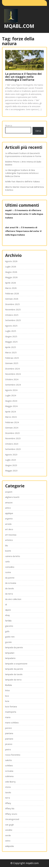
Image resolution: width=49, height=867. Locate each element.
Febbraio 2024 (12, 422)
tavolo (8, 792)
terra (7, 797)
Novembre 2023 (13, 438)
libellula (8, 685)
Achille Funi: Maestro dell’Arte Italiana (22, 181)
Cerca (38, 130)
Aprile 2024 (10, 411)
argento (9, 518)
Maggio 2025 (11, 341)
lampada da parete (14, 647)
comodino (9, 567)
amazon (9, 502)
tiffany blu (9, 808)
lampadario (10, 658)
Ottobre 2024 (11, 379)
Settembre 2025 (13, 320)
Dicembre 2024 (12, 368)
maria (7, 717)
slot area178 (11, 227)
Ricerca (8, 125)
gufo (7, 631)
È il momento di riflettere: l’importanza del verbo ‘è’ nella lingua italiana (24, 214)
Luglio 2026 (10, 266)
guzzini (8, 642)
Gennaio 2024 (11, 427)
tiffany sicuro (11, 813)
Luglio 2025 (10, 331)
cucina (8, 572)
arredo (8, 524)
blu (6, 545)
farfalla (8, 620)
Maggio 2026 (11, 277)
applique (9, 513)
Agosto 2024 (11, 390)
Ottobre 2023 (11, 443)
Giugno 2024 (11, 400)
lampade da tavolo (13, 674)
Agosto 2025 (11, 325)
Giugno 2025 (11, 336)
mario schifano (12, 722)
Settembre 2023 (13, 449)
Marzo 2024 (11, 416)
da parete (9, 577)
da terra (9, 593)
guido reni (9, 636)
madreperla (10, 711)
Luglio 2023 (10, 459)
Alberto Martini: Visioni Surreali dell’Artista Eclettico (24, 188)
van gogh (9, 824)
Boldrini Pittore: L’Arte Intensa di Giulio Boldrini (23, 163)
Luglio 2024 (10, 395)
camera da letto (12, 556)
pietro (8, 749)
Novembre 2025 (13, 309)
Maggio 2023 (11, 470)
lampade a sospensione (16, 663)
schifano (9, 765)
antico (8, 507)
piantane (9, 738)
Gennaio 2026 (11, 298)
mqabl (8, 210)
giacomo (9, 626)
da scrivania (10, 583)
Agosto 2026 (11, 261)
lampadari (9, 652)
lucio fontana (11, 706)
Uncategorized (12, 819)
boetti (8, 550)
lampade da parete (14, 668)
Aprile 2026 (10, 282)
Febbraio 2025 (12, 358)
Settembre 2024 (13, 384)
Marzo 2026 (11, 288)
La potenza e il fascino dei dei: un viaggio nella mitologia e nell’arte (23, 77)
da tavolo (9, 588)
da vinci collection (13, 599)
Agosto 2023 (11, 454)
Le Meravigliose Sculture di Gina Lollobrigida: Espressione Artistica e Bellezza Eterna (22, 173)
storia (8, 787)
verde (8, 835)
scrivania (9, 771)
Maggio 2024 (11, 406)
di (6, 604)
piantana (9, 733)
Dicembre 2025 (12, 304)
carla (7, 561)
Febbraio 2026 (12, 293)
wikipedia (9, 846)
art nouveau (10, 534)
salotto (8, 760)
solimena (9, 776)
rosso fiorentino (12, 754)
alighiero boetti (12, 497)
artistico (9, 540)
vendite (8, 830)
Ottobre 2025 (11, 315)
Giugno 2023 (11, 465)
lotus (7, 690)
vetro (7, 840)
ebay (7, 615)
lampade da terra (13, 679)
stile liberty (10, 781)
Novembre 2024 (13, 374)
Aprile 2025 (10, 347)
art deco (9, 529)
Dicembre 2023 (12, 433)
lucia (7, 701)
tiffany (8, 803)
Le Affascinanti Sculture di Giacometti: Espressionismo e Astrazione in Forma (23, 155)
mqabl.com (19, 26)
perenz (8, 728)
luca (7, 695)
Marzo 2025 (11, 352)
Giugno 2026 (11, 272)
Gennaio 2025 (11, 363)
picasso (8, 744)
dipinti (8, 609)
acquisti (8, 491)
